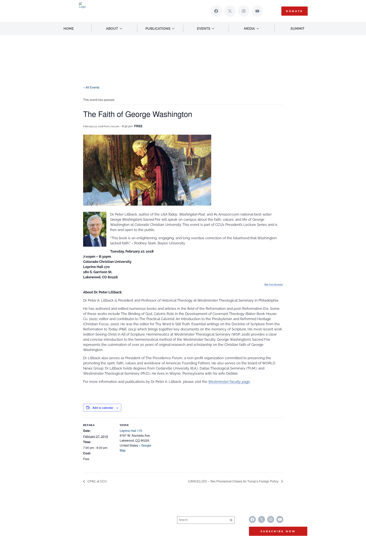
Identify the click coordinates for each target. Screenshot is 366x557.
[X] (230, 11)
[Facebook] (216, 11)
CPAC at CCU (97, 481)
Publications (157, 29)
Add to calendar (102, 408)
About (112, 29)
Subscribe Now (278, 531)
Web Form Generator (273, 284)
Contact (124, 533)
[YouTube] (257, 11)
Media (249, 29)
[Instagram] (243, 11)
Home (68, 29)
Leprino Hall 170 (131, 430)
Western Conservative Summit (140, 518)
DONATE (294, 11)
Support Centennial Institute (138, 526)
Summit (297, 29)
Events (203, 29)
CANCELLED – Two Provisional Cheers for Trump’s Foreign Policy (233, 481)
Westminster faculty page (229, 382)
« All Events (91, 87)
